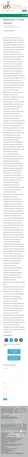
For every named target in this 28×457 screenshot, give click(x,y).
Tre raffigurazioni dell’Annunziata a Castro (14, 351)
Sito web (5, 393)
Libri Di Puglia (11, 344)
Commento (5, 368)
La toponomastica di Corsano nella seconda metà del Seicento (13, 358)
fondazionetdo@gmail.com (6, 430)
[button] (23, 15)
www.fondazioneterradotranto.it (8, 423)
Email (5, 388)
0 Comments (17, 27)
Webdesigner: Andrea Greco (7, 420)
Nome (5, 383)
